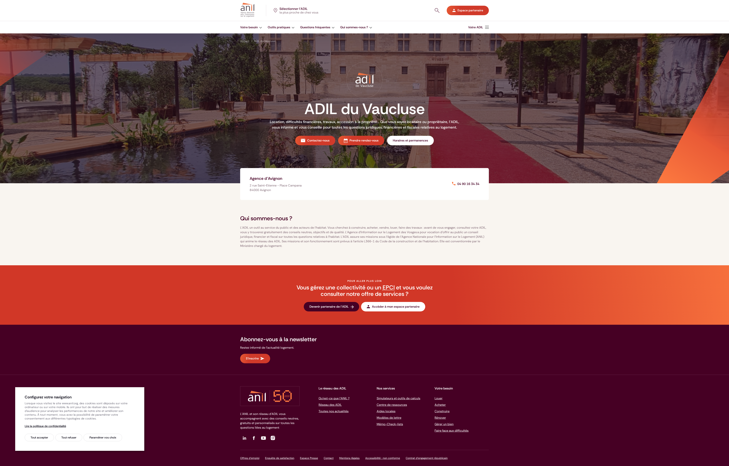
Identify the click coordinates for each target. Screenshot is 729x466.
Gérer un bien (444, 424)
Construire (442, 411)
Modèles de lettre (389, 418)
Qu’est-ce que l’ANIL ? (334, 398)
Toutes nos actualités (334, 411)
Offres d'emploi (249, 458)
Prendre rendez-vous (364, 140)
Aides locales (386, 411)
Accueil (244, 41)
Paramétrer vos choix (102, 437)
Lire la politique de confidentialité (45, 426)
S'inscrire (252, 358)
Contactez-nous (318, 140)
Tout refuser (68, 437)
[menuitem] (251, 27)
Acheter (440, 405)
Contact (329, 458)
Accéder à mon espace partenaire (396, 307)
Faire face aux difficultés (452, 431)
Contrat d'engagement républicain (427, 458)
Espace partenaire (470, 10)
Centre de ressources (392, 405)
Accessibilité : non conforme (382, 458)
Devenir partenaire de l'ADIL (329, 307)
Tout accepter (39, 437)
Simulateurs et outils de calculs (398, 398)
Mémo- (390, 424)
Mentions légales (349, 458)
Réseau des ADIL (330, 405)
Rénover (440, 418)
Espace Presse (309, 458)
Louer (439, 398)
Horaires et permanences (410, 140)
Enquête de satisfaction (279, 458)
